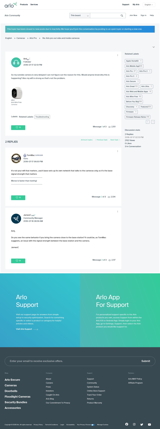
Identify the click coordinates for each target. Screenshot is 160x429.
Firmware (130, 112)
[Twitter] (141, 424)
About (48, 379)
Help (152, 15)
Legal (62, 424)
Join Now (133, 15)
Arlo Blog (50, 399)
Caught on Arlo (52, 395)
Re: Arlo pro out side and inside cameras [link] (61, 38)
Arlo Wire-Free (132, 97)
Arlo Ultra (145, 86)
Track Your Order (94, 395)
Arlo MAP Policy (135, 379)
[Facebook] (126, 424)
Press (48, 387)
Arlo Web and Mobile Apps (137, 91)
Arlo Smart (130, 86)
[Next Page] (153, 122)
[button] (118, 55)
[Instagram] (134, 424)
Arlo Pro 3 (130, 76)
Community (92, 383)
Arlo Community (12, 16)
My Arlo (136, 5)
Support (125, 5)
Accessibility (70, 424)
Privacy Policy (38, 424)
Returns (90, 399)
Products (24, 5)
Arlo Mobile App (132, 66)
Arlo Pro (33, 38)
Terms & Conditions (51, 424)
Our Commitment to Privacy (58, 403)
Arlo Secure (131, 81)
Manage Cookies (102, 424)
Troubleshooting (42, 117)
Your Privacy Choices (84, 424)
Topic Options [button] (153, 47)
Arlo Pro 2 (143, 71)
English (8, 38)
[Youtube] (149, 424)
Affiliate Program (135, 383)
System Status (93, 387)
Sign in (143, 15)
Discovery (130, 107)
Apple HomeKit (132, 61)
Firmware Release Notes (136, 117)
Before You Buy (132, 102)
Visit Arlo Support (24, 329)
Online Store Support (96, 391)
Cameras (21, 38)
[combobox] (108, 15)
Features (144, 107)
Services (34, 5)
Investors (50, 391)
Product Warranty (94, 403)
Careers (49, 383)
